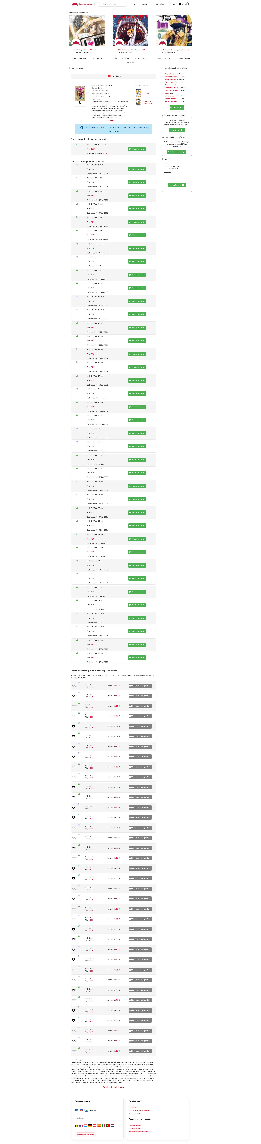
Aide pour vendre (135, 1114)
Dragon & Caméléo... (172, 90)
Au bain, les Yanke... (171, 99)
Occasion (145, 4)
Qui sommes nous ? (135, 1128)
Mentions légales (135, 1125)
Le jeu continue (170, 96)
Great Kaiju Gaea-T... (172, 88)
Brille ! (167, 85)
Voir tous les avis (175, 185)
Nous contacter (134, 1107)
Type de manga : (98, 94)
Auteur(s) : (96, 85)
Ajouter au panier (138, 149)
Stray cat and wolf (171, 74)
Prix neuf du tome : (99, 91)
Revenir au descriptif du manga (113, 1087)
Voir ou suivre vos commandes (139, 1111)
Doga (167, 93)
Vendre (172, 4)
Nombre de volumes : (99, 96)
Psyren (147, 93)
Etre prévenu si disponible (140, 686)
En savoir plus (175, 130)
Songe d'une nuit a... (172, 79)
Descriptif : (96, 99)
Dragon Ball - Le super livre (147, 102)
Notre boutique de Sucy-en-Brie (140, 1132)
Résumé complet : (77, 1060)
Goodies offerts (159, 4)
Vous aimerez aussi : (142, 85)
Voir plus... (110, 120)
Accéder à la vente (174, 152)
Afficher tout (174, 107)
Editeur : (95, 88)
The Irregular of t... (171, 82)
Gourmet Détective (171, 77)
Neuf (135, 4)
